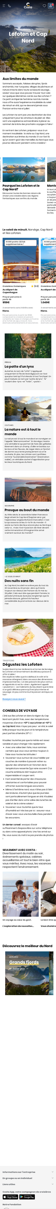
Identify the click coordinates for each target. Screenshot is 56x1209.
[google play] (27, 1197)
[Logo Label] (28, 6)
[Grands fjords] (27, 973)
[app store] (10, 1197)
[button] (44, 5)
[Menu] (4, 5)
